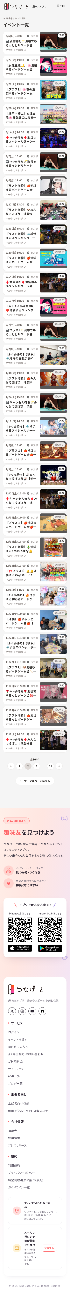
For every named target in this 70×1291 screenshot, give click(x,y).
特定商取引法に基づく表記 (25, 1180)
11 (50, 766)
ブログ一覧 (15, 1083)
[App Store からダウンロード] (20, 948)
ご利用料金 (15, 1061)
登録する (49, 1248)
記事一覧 (14, 1076)
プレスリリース (17, 1145)
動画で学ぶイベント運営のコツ (28, 1111)
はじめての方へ (18, 1047)
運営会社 (14, 1131)
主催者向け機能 (18, 1103)
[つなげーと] (25, 989)
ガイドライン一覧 (19, 1187)
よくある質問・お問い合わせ (26, 1054)
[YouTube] (32, 1011)
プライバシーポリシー (22, 1173)
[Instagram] (22, 1011)
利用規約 (14, 1165)
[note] (42, 1011)
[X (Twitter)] (12, 1011)
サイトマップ (16, 1069)
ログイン (13, 1032)
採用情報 (14, 1138)
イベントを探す (17, 1039)
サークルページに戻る (37, 781)
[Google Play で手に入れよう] (50, 948)
